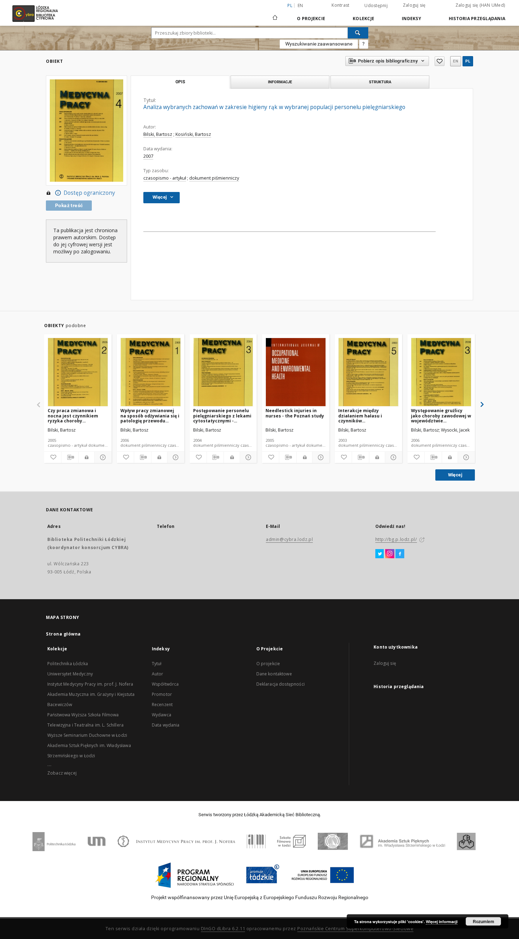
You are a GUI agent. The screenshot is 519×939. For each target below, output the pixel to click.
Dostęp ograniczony (89, 193)
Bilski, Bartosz (157, 134)
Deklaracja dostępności (280, 684)
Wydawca (161, 715)
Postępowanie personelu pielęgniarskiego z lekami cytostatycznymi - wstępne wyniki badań (222, 415)
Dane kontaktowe (274, 674)
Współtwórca (165, 684)
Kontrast (340, 5)
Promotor (162, 694)
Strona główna (63, 634)
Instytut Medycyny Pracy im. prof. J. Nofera (90, 684)
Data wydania (166, 725)
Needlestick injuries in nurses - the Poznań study (295, 413)
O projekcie (268, 664)
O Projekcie (311, 19)
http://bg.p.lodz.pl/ (396, 539)
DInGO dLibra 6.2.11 (223, 929)
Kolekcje (363, 19)
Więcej (455, 474)
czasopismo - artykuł (164, 178)
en (300, 5)
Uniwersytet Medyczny (70, 674)
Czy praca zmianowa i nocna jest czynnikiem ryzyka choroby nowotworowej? (73, 415)
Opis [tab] (180, 81)
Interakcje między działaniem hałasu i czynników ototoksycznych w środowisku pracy (360, 415)
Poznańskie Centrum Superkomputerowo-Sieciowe (355, 929)
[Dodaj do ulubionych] (440, 61)
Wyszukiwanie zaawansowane (318, 44)
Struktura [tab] (380, 81)
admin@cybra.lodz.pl (289, 539)
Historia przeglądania (477, 19)
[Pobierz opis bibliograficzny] (69, 457)
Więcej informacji (442, 921)
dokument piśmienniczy (214, 178)
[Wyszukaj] (358, 32)
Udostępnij (376, 5)
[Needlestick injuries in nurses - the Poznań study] (296, 372)
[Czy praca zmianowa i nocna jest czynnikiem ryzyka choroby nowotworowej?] (78, 372)
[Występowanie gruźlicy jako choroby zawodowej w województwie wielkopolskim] (441, 372)
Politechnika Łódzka (67, 664)
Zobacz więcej (62, 773)
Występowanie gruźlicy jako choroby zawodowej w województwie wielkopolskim (441, 415)
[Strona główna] (275, 14)
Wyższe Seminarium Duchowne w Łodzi (87, 735)
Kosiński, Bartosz (193, 134)
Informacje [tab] (280, 81)
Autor (157, 674)
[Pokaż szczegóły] (102, 457)
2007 (148, 156)
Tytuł (157, 664)
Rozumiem (483, 921)
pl (467, 61)
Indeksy (411, 19)
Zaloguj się (414, 5)
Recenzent (162, 705)
